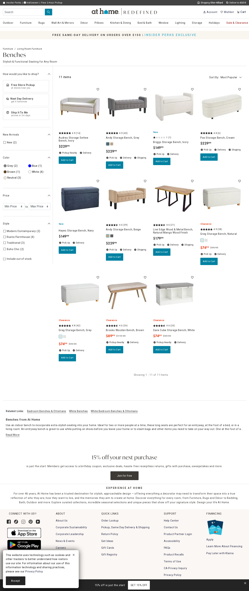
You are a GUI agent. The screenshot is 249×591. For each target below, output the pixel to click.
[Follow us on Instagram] (23, 521)
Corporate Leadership (70, 534)
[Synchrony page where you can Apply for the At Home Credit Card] (215, 526)
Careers (61, 547)
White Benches (78, 411)
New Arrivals (11, 134)
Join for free (124, 475)
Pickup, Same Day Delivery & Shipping (125, 527)
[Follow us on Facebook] (8, 521)
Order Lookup (110, 520)
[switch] (98, 89)
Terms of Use (172, 561)
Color (6, 157)
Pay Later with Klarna (220, 553)
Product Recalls (174, 554)
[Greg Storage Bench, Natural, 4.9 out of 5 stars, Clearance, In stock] (221, 198)
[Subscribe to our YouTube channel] (38, 521)
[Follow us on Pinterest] (30, 521)
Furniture (8, 49)
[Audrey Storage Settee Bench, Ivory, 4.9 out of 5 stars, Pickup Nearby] (80, 107)
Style (6, 223)
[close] (73, 555)
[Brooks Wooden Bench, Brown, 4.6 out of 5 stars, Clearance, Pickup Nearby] (127, 295)
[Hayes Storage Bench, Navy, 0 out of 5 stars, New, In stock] (80, 198)
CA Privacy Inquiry (175, 568)
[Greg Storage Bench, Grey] (206, 240)
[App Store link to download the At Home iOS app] (24, 532)
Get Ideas (107, 541)
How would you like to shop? (21, 74)
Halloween (32, 2)
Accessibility (172, 541)
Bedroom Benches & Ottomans (46, 411)
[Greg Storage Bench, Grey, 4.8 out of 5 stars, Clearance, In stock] (80, 295)
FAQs (167, 547)
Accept (15, 580)
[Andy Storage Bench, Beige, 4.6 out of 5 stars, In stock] (127, 198)
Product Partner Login (178, 534)
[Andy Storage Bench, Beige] (112, 144)
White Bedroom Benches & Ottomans (114, 411)
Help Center (171, 520)
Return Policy (109, 534)
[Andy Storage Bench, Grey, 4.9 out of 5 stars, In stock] (127, 107)
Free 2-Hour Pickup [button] (51, 2)
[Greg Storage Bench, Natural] (202, 240)
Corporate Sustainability (71, 527)
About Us (61, 520)
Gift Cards (107, 547)
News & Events (65, 541)
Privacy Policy (173, 574)
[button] (124, 11)
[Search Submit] (48, 12)
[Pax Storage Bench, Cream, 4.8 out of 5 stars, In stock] (221, 107)
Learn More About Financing (224, 546)
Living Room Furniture (29, 49)
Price (6, 195)
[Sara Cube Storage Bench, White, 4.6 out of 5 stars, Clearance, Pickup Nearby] (174, 295)
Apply (210, 539)
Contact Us (171, 527)
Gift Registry (109, 554)
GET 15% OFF (139, 585)
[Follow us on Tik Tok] (16, 521)
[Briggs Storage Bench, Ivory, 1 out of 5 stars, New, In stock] (174, 107)
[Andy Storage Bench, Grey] (108, 144)
